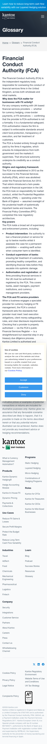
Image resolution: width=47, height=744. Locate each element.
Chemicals (7, 571)
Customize (23, 387)
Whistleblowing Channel (9, 649)
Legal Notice (8, 685)
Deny (23, 395)
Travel (5, 556)
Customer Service (10, 617)
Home (5, 42)
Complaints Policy (10, 696)
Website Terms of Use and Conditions (35, 680)
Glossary (16, 42)
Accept (23, 380)
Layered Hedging (32, 468)
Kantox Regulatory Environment (33, 673)
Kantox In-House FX (11, 493)
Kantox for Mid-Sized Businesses (34, 510)
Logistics (6, 589)
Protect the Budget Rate (10, 533)
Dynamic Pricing (9, 498)
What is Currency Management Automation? (10, 461)
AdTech (5, 561)
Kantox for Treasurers (34, 499)
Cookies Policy (9, 673)
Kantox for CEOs (32, 504)
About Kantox (8, 627)
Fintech (5, 594)
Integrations (7, 612)
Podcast (28, 561)
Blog (27, 556)
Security (6, 607)
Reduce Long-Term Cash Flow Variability (11, 541)
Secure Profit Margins (12, 526)
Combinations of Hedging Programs (33, 479)
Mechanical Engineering (7, 578)
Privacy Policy (8, 680)
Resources (30, 571)
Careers (6, 633)
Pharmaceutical (9, 584)
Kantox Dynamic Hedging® (9, 478)
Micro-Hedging (32, 473)
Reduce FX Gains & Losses (11, 520)
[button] (42, 16)
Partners (6, 622)
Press (4, 638)
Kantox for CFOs (32, 493)
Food (4, 566)
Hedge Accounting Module (10, 486)
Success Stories (32, 566)
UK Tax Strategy (32, 685)
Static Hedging (31, 463)
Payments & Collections (7, 504)
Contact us (7, 643)
